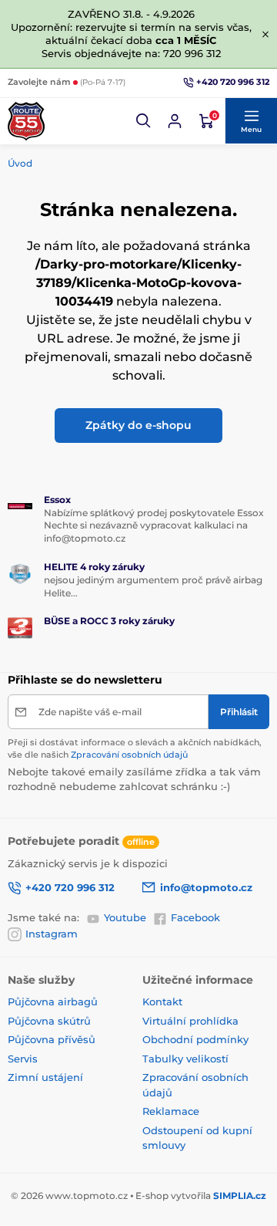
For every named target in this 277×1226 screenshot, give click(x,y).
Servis (23, 1058)
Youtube (125, 917)
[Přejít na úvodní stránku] (26, 121)
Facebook (195, 917)
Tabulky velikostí (185, 1058)
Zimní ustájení (45, 1077)
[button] (143, 121)
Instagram (51, 933)
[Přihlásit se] (174, 121)
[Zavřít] (265, 34)
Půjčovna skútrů (49, 1021)
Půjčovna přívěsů (51, 1039)
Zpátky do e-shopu (138, 425)
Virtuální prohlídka (190, 1021)
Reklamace (170, 1111)
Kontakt (162, 1001)
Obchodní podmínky (195, 1039)
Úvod (20, 163)
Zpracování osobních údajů (129, 754)
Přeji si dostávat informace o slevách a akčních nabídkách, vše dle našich (135, 748)
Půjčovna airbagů (53, 1001)
